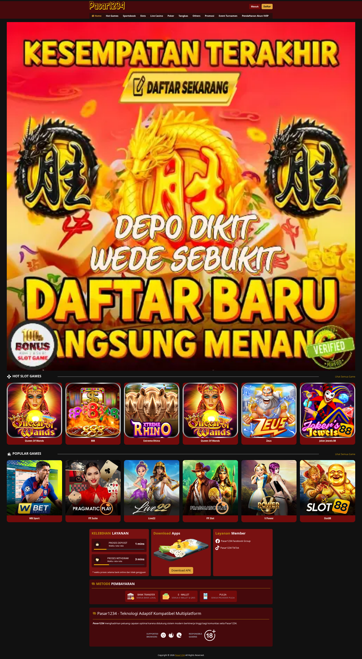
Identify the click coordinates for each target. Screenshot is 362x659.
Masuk (255, 6)
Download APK (181, 570)
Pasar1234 (180, 655)
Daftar (267, 6)
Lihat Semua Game (345, 376)
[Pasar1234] (107, 5)
